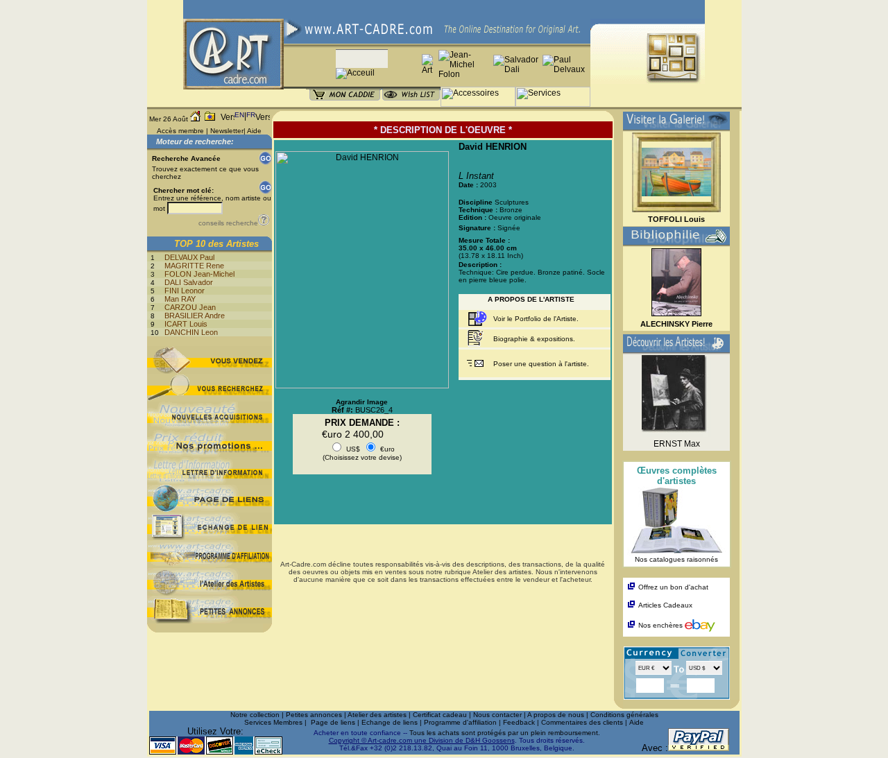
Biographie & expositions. (534, 339)
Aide (254, 131)
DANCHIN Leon (191, 332)
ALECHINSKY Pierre (676, 324)
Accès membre (180, 131)
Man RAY (180, 299)
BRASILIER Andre (194, 315)
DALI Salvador (188, 282)
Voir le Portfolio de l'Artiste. (536, 318)
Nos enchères (661, 625)
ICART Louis (185, 324)
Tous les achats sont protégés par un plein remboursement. (504, 733)
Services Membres (273, 722)
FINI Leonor (184, 290)
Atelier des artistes (377, 714)
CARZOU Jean (190, 307)
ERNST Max (677, 444)
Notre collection (255, 714)
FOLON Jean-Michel (199, 274)
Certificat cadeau (440, 714)
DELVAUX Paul (189, 257)
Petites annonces (314, 714)
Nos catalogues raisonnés (676, 559)
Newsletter (227, 131)
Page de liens (333, 722)
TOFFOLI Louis (676, 219)
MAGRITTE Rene (194, 265)
